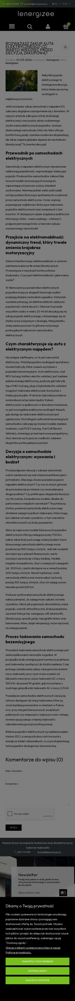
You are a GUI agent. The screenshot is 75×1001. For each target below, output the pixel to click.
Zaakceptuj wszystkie (37, 980)
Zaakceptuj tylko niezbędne (37, 961)
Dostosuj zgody (37, 971)
